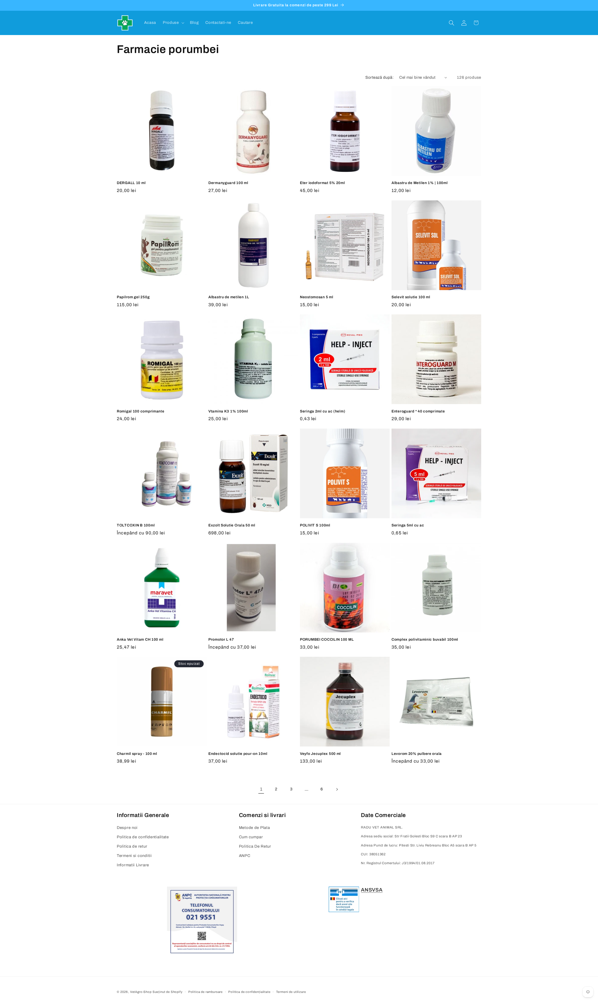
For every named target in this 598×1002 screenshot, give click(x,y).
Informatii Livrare (133, 865)
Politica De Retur (255, 846)
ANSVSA (371, 890)
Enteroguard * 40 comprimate (418, 411)
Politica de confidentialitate (143, 837)
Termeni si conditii (134, 855)
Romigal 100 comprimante (140, 411)
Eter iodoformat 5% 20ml (322, 183)
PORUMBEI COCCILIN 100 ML (327, 639)
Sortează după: (379, 77)
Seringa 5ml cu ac (408, 525)
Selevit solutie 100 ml (411, 297)
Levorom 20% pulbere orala (417, 754)
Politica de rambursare (205, 992)
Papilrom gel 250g (133, 297)
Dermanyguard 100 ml (228, 183)
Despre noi (127, 827)
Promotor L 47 (221, 639)
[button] (172, 23)
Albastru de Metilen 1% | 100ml (420, 183)
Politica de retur (132, 846)
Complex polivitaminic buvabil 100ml (425, 639)
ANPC (244, 855)
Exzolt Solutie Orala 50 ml (231, 525)
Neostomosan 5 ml (316, 297)
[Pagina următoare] (337, 789)
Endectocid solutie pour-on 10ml (237, 754)
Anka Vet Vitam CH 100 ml (140, 639)
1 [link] (261, 789)
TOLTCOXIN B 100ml (136, 525)
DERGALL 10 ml (131, 183)
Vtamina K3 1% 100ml (228, 411)
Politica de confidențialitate (249, 992)
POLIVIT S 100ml (315, 525)
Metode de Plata (254, 827)
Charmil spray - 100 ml (137, 754)
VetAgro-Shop (141, 992)
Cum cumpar (251, 837)
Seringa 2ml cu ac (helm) (322, 411)
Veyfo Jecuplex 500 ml (320, 754)
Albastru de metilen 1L (228, 297)
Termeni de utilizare (291, 992)
